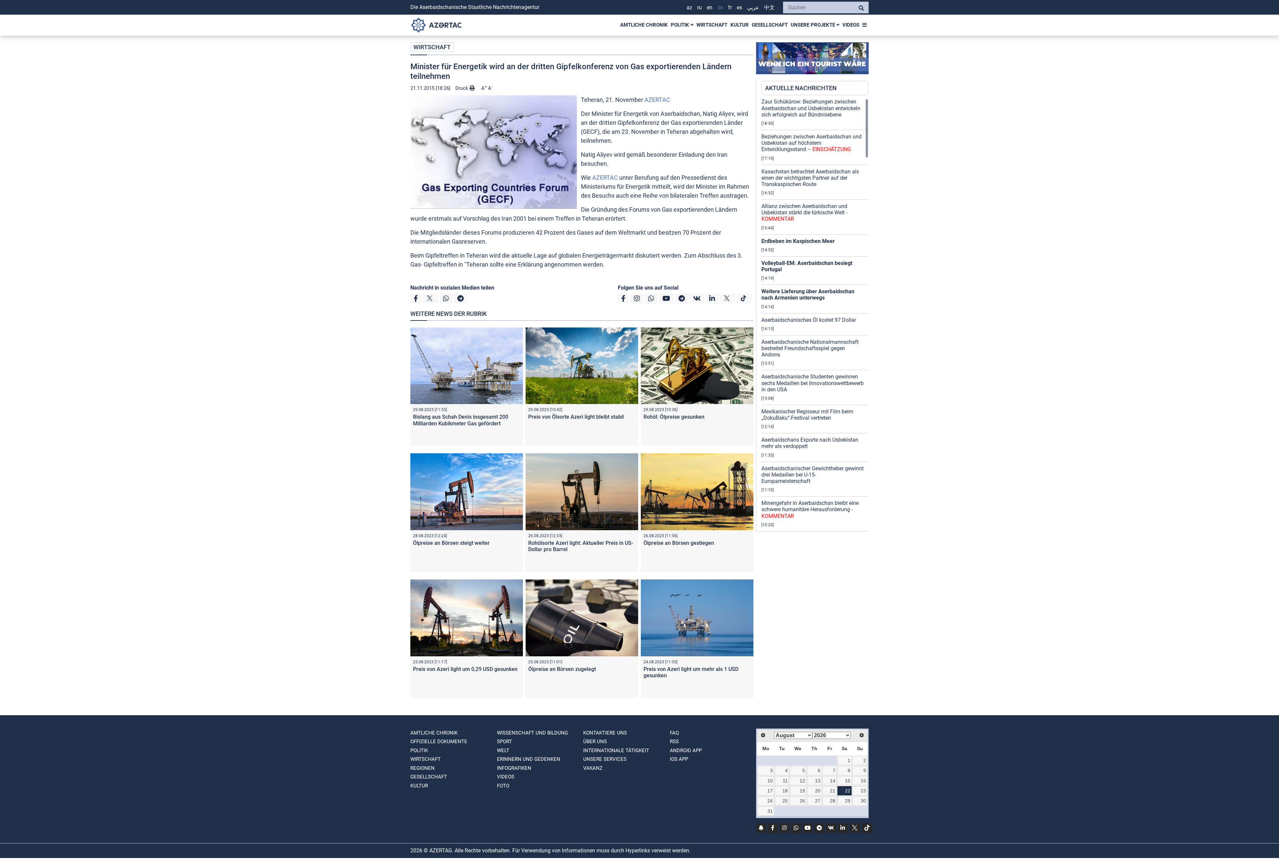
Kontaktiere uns (605, 733)
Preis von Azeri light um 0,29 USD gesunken (465, 669)
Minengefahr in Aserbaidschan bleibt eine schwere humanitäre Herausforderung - (810, 509)
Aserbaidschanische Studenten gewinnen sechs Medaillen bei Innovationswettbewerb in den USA (812, 382)
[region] (815, 315)
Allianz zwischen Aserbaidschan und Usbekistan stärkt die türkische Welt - (804, 212)
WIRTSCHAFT (711, 25)
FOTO (503, 786)
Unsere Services (605, 759)
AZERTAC (657, 99)
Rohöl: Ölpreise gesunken (673, 417)
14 (832, 780)
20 (817, 790)
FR (730, 7)
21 (832, 790)
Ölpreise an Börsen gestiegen (678, 543)
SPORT (504, 742)
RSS (674, 742)
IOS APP (679, 759)
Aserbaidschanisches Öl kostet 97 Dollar (808, 320)
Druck (462, 88)
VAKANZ (593, 768)
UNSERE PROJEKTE (813, 25)
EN (709, 7)
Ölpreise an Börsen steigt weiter (451, 543)
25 (785, 800)
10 (770, 780)
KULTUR (739, 25)
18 (785, 790)
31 (770, 811)
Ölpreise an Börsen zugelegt (562, 669)
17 (770, 790)
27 (817, 800)
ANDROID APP (686, 751)
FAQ (674, 733)
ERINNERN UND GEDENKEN (528, 759)
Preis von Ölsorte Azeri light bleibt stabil (576, 417)
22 (847, 790)
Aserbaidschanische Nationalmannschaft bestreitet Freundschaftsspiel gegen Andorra (810, 348)
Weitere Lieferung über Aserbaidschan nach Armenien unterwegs (807, 294)
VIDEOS (850, 25)
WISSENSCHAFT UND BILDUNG (532, 733)
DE (720, 7)
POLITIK (680, 25)
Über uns (595, 742)
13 (817, 780)
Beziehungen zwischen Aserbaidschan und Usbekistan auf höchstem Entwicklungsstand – (811, 142)
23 (863, 790)
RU (699, 7)
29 (847, 800)
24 (770, 800)
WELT (503, 751)
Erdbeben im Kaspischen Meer (798, 241)
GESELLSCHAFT (770, 25)
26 (802, 800)
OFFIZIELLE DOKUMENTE (438, 742)
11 (785, 780)
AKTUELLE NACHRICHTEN (801, 88)
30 (863, 800)
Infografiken (514, 768)
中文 (769, 7)
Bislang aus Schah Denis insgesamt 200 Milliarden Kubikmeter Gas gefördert (460, 420)
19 (802, 790)
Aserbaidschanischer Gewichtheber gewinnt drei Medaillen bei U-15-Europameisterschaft (812, 474)
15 (847, 780)
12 (802, 780)
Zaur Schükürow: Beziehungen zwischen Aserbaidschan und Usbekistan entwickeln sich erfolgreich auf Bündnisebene (810, 108)
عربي (753, 7)
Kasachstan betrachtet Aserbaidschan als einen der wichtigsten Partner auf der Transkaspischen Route (810, 177)
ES (739, 7)
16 (863, 780)
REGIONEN (422, 768)
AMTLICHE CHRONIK (644, 25)
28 (832, 800)
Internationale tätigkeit (616, 751)
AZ (689, 7)
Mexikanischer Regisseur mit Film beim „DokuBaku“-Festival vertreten (807, 414)
